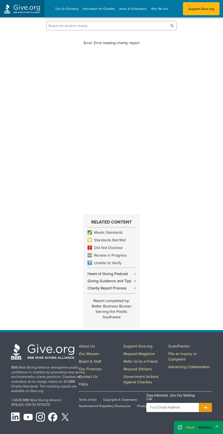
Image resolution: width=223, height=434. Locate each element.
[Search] (172, 25)
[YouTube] (28, 417)
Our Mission (89, 353)
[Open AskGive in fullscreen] (179, 428)
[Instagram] (40, 417)
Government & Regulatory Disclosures (105, 405)
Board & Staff (90, 361)
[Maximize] (217, 426)
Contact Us (88, 376)
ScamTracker (179, 346)
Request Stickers (137, 369)
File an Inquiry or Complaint (182, 356)
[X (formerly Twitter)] (65, 417)
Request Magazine (139, 353)
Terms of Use (88, 399)
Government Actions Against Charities (141, 379)
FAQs (83, 384)
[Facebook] (52, 417)
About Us (87, 346)
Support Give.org (201, 8)
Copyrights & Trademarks (120, 399)
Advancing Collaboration (189, 366)
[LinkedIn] (15, 417)
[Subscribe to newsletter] (205, 407)
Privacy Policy (146, 405)
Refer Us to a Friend (140, 361)
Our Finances (90, 369)
